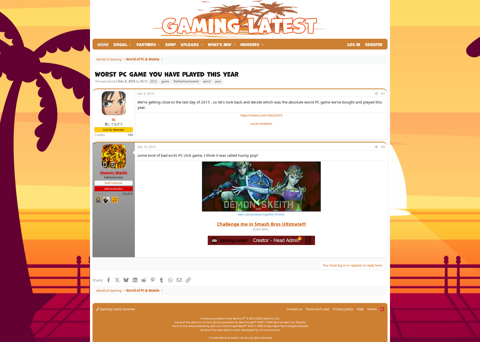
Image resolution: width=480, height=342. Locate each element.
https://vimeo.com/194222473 (261, 115)
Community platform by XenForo (240, 318)
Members (249, 44)
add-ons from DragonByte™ (228, 326)
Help (360, 309)
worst (207, 81)
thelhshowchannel (186, 81)
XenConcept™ (248, 322)
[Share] (376, 94)
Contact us (294, 309)
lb (142, 81)
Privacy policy (343, 309)
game (165, 81)
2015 (153, 81)
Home (103, 44)
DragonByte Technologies (280, 326)
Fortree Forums (270, 330)
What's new (219, 44)
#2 (383, 147)
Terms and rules (317, 309)
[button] (122, 44)
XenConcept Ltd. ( (285, 322)
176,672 (127, 194)
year (218, 81)
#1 (383, 94)
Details (300, 322)
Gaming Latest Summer (117, 309)
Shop (170, 44)
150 (130, 135)
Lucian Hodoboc (261, 124)
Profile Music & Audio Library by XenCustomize (241, 338)
